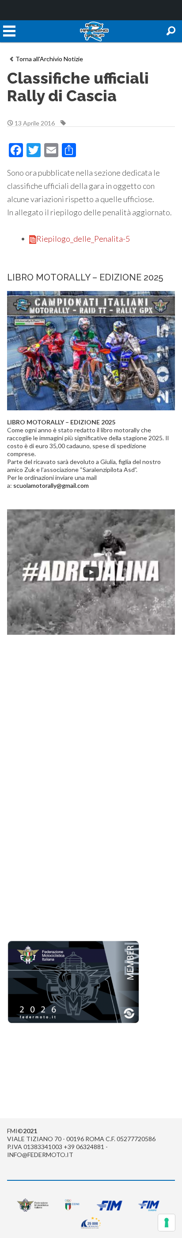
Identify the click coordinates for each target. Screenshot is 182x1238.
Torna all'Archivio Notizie (49, 59)
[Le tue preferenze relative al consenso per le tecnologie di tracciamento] (166, 1222)
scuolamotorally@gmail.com (51, 485)
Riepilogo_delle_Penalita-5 (83, 238)
